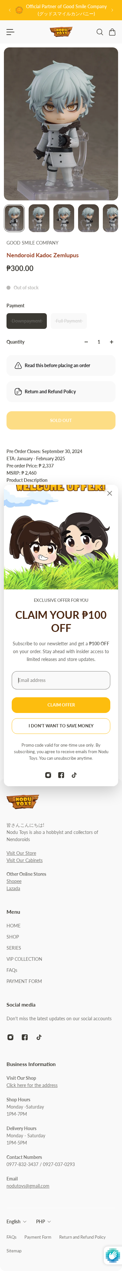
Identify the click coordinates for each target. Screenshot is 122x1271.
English (13, 1221)
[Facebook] (61, 775)
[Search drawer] (99, 32)
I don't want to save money (61, 725)
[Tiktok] (74, 775)
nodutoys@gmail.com (28, 1186)
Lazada (13, 888)
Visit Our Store (21, 853)
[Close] (109, 493)
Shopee (14, 881)
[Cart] (112, 32)
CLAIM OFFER (61, 705)
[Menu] (10, 32)
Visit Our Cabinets (25, 860)
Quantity (15, 342)
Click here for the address (32, 1085)
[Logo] (61, 32)
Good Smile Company (33, 243)
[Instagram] (48, 775)
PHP (40, 1221)
